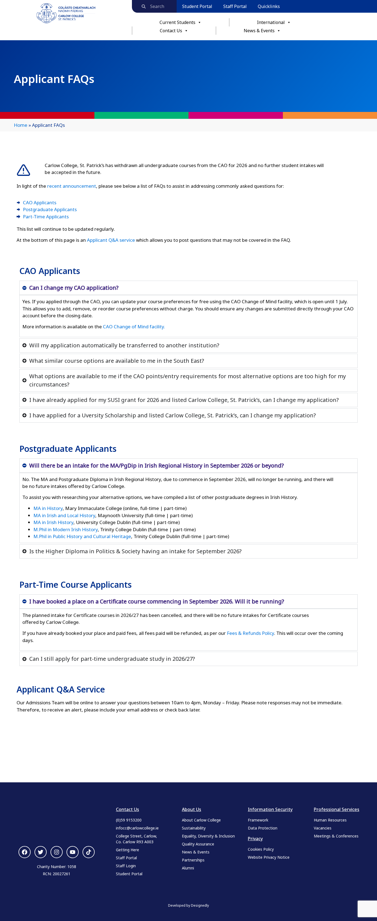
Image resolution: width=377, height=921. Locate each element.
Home (20, 125)
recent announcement (71, 186)
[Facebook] (24, 852)
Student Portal (197, 6)
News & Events (259, 31)
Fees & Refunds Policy (250, 633)
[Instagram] (57, 852)
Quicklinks (269, 6)
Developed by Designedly (188, 905)
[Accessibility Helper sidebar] (6, 6)
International (271, 22)
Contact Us (171, 31)
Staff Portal (235, 6)
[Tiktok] (89, 852)
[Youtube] (73, 852)
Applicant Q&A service (111, 240)
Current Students (177, 22)
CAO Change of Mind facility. (134, 326)
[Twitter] (40, 852)
